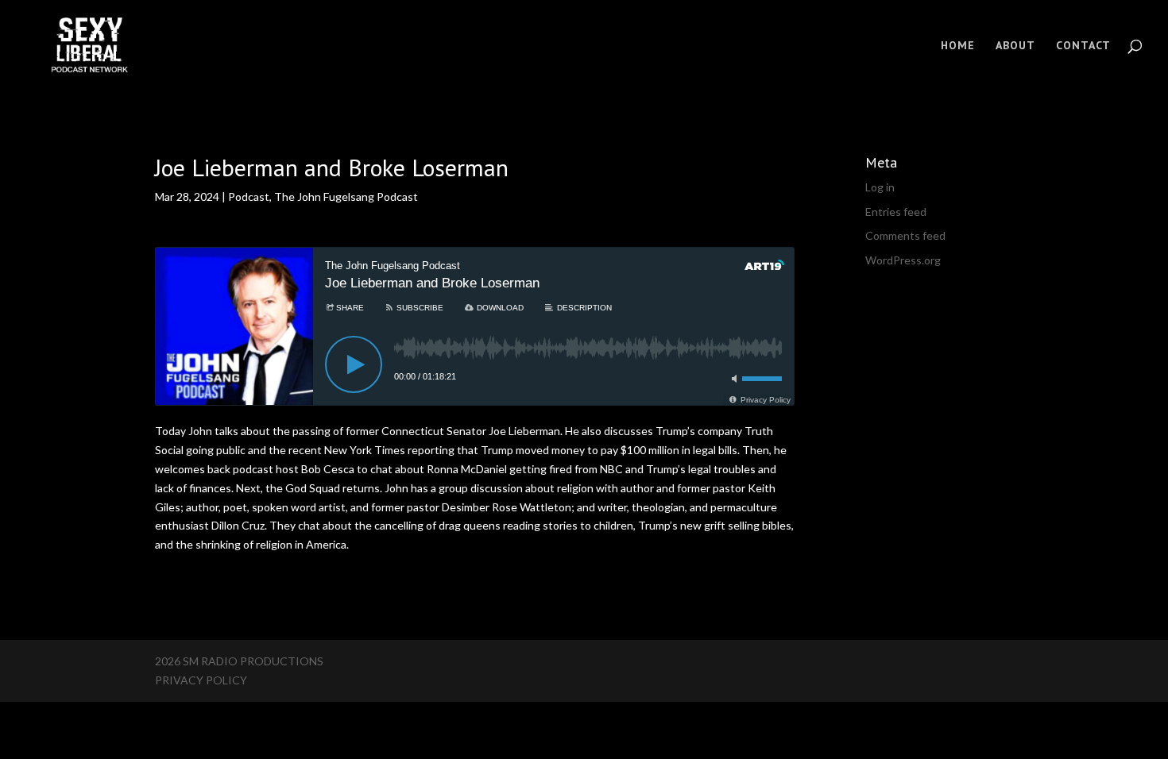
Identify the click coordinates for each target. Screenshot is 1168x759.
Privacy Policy (201, 680)
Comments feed (905, 235)
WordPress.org (903, 260)
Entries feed (895, 211)
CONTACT (1083, 46)
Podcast (248, 196)
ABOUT (1015, 46)
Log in (880, 187)
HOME (958, 46)
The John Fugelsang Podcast (346, 196)
